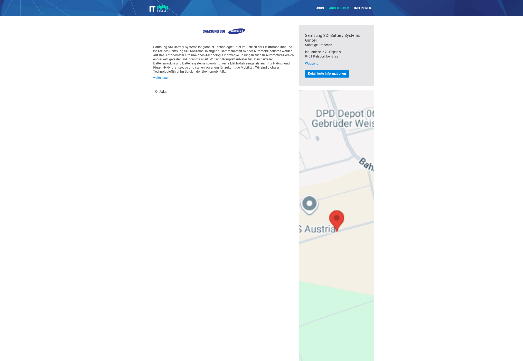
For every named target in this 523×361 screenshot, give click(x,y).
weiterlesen (161, 78)
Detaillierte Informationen (327, 74)
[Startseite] (159, 8)
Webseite (311, 63)
